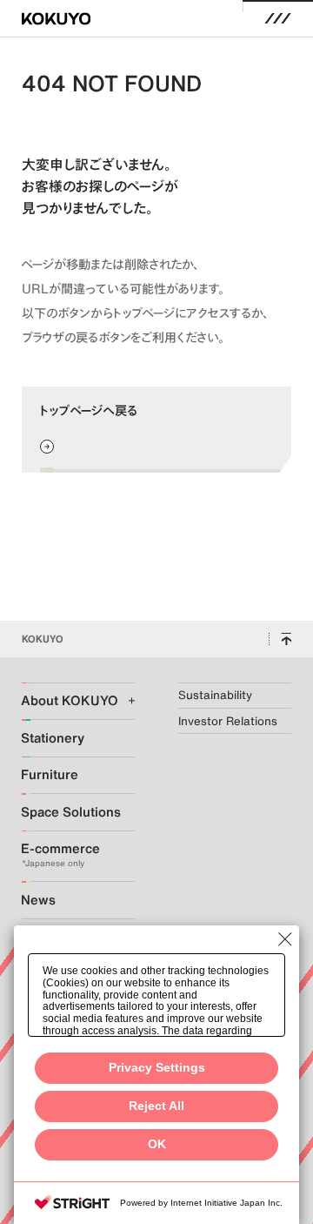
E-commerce (60, 848)
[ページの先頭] (286, 639)
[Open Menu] (278, 19)
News (38, 900)
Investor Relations (227, 721)
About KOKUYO (65, 700)
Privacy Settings (157, 1067)
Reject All (156, 1106)
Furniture (49, 774)
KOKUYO (42, 638)
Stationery (52, 738)
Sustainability (215, 695)
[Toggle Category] (122, 701)
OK (157, 1144)
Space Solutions (65, 812)
